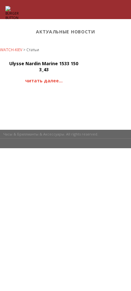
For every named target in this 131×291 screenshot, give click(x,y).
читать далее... (44, 81)
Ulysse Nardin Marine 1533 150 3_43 (43, 66)
